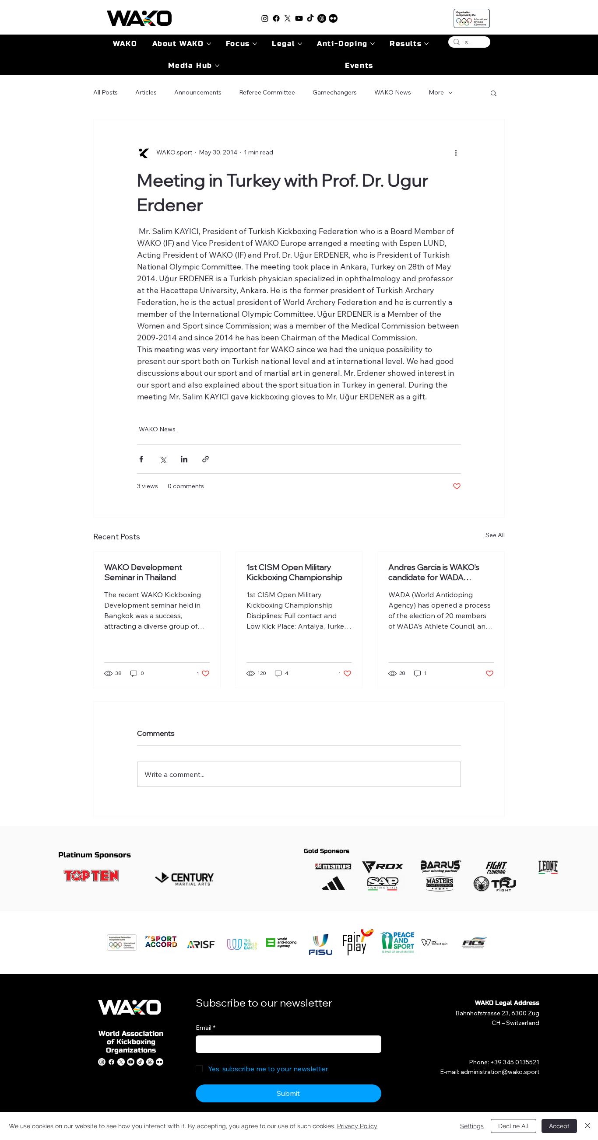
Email (205, 1028)
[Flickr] (333, 18)
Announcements (198, 92)
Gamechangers (335, 92)
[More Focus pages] (255, 44)
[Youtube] (299, 18)
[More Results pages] (426, 44)
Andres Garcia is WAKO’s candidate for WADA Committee (433, 572)
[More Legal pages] (300, 44)
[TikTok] (310, 18)
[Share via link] (205, 459)
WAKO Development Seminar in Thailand (143, 572)
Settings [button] (472, 1126)
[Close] (587, 1126)
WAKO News (392, 92)
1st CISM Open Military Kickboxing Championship (294, 572)
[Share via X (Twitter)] (162, 459)
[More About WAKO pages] (209, 44)
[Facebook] (276, 18)
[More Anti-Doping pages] (372, 44)
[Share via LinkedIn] (184, 459)
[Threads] (321, 18)
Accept (559, 1126)
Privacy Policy (357, 1126)
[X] (287, 18)
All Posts (105, 92)
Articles (146, 92)
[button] (493, 92)
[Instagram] (264, 18)
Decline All (513, 1126)
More (436, 92)
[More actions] (455, 152)
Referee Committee (267, 92)
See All (495, 535)
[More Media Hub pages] (217, 65)
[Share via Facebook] (141, 459)
